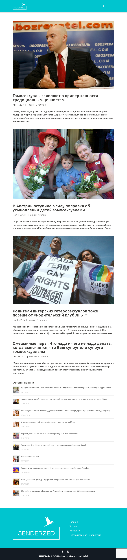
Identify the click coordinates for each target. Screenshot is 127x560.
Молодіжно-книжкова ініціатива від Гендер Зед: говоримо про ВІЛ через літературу (58, 491)
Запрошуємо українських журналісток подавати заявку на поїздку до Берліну (55, 468)
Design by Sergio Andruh (79, 556)
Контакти (75, 530)
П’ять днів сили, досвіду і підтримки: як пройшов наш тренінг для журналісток (55, 479)
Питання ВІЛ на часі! (30, 456)
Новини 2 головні (36, 104)
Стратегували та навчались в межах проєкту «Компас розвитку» (49, 433)
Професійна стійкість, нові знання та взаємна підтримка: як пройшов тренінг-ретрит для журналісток (66, 387)
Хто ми (73, 526)
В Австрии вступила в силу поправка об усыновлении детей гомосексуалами (51, 207)
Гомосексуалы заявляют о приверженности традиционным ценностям (55, 97)
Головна (74, 522)
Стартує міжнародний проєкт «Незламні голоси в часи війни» (48, 422)
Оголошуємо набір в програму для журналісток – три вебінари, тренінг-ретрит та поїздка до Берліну (65, 410)
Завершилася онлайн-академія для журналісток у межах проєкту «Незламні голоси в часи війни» (64, 399)
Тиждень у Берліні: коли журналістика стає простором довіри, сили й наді (53, 445)
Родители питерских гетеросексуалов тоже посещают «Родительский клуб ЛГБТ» (55, 312)
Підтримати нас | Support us (85, 535)
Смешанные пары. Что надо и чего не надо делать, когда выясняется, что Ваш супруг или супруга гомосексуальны (62, 347)
